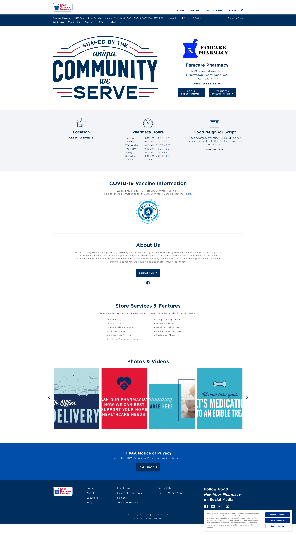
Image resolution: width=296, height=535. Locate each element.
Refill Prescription (190, 92)
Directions (174, 18)
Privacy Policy (133, 515)
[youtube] (227, 506)
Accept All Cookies (277, 515)
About (196, 10)
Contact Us (146, 273)
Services (105, 22)
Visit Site (160, 18)
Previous (49, 397)
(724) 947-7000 (144, 18)
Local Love (123, 488)
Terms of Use (144, 515)
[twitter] (213, 506)
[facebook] (148, 283)
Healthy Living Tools (129, 492)
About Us (91, 22)
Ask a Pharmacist (127, 502)
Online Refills (76, 22)
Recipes (122, 497)
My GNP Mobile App (169, 492)
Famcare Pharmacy (62, 18)
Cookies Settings (278, 526)
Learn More (146, 467)
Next (247, 397)
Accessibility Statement (160, 515)
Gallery (117, 22)
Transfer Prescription (221, 92)
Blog (232, 10)
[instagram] (220, 506)
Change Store (236, 18)
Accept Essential (277, 520)
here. (189, 194)
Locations (215, 10)
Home (181, 10)
